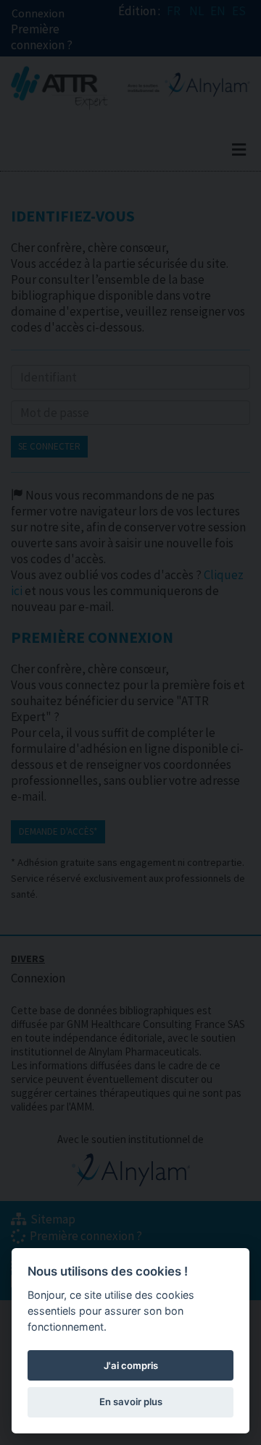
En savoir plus (130, 1401)
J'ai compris (131, 1365)
